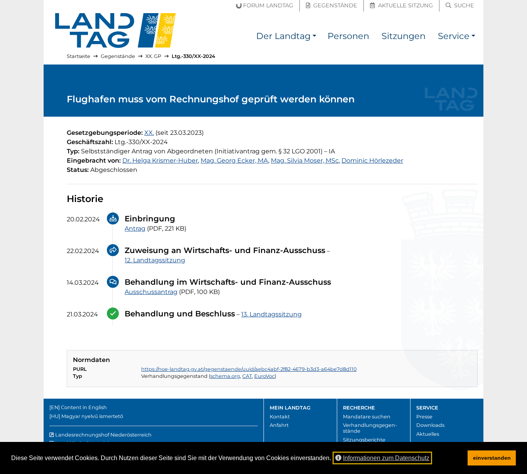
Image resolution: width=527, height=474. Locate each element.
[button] (314, 37)
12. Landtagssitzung (155, 260)
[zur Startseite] (115, 30)
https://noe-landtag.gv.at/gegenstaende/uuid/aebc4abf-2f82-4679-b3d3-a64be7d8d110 (248, 369)
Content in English (84, 407)
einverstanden (492, 458)
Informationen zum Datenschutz (386, 458)
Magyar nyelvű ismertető (92, 416)
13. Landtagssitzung (271, 314)
